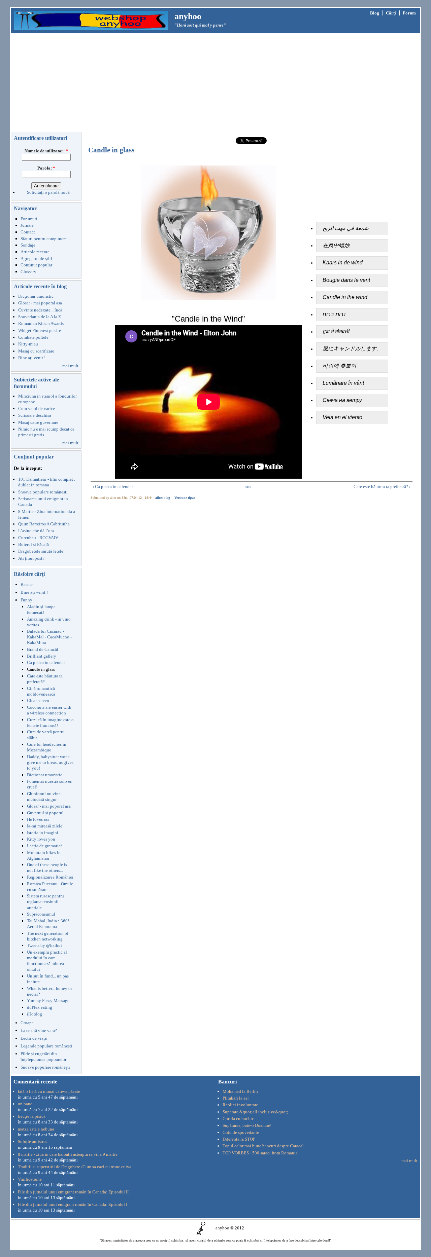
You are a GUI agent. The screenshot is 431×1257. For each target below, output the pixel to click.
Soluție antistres (32, 1141)
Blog (374, 12)
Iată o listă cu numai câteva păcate (49, 1091)
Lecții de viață (34, 1038)
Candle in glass (41, 669)
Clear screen (38, 700)
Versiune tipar (184, 498)
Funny (26, 599)
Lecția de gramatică (45, 845)
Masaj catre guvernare (38, 422)
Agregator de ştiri (36, 258)
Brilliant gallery (41, 656)
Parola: (46, 168)
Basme (27, 584)
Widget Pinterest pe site (39, 330)
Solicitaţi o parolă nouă (48, 192)
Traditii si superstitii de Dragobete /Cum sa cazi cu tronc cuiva (74, 1166)
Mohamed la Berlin (240, 1091)
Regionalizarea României (50, 877)
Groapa (27, 1022)
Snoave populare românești (43, 491)
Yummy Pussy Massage (48, 1000)
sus (248, 486)
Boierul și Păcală (33, 544)
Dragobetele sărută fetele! (41, 551)
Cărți (391, 12)
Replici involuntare (240, 1104)
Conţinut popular (36, 264)
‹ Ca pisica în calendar (113, 486)
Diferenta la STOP (239, 1139)
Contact (28, 231)
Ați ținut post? (31, 558)
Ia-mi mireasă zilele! (45, 825)
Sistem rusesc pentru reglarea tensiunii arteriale (45, 901)
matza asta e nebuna (36, 1129)
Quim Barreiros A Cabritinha (44, 523)
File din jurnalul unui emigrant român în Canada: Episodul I (72, 1204)
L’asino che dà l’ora (36, 530)
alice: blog (162, 498)
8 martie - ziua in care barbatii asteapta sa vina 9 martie (68, 1154)
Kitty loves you (41, 839)
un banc (25, 1103)
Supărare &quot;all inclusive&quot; (255, 1111)
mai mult (70, 365)
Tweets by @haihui (44, 945)
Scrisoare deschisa (34, 415)
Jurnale (27, 225)
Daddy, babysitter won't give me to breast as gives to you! (50, 762)
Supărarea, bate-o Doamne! (247, 1125)
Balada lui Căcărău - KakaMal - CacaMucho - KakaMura (49, 637)
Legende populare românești (46, 1045)
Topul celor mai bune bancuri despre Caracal (263, 1145)
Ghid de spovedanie (241, 1132)
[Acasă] (91, 20)
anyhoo (187, 16)
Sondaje (28, 245)
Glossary (28, 271)
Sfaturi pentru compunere (44, 238)
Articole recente (35, 251)
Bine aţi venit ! (31, 357)
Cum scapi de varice (36, 408)
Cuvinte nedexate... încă (40, 309)
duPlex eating (39, 1007)
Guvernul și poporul (45, 812)
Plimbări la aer (236, 1098)
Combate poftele (33, 337)
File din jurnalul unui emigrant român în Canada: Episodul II (73, 1191)
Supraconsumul (41, 914)
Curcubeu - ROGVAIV (38, 537)
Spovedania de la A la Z (39, 316)
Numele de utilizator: (46, 150)
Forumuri (29, 218)
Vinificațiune (30, 1179)
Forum (409, 12)
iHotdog (34, 1013)
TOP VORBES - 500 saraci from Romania (260, 1152)
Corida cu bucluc (238, 1118)
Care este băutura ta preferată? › (382, 486)
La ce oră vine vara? (39, 1030)
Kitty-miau (28, 343)
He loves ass (38, 819)
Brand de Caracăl (42, 649)
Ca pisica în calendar (46, 662)
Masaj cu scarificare (36, 351)
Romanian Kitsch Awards (41, 323)
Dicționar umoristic (36, 296)
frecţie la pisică (31, 1116)
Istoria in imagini (42, 832)
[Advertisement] (215, 84)
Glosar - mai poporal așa (40, 302)
